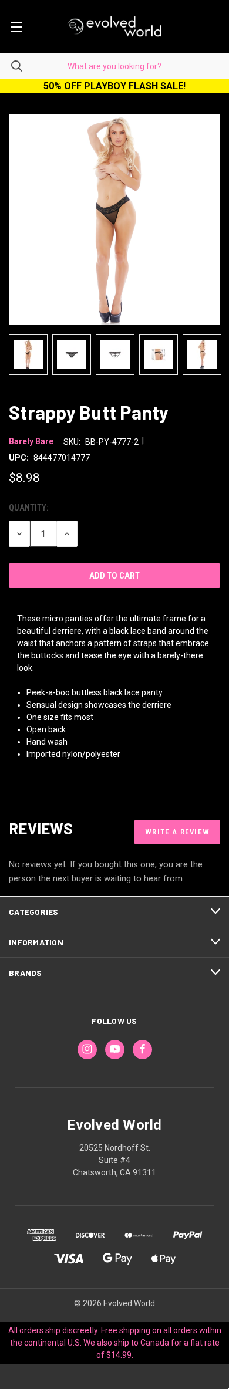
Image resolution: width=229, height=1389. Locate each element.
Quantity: (28, 507)
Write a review (177, 831)
